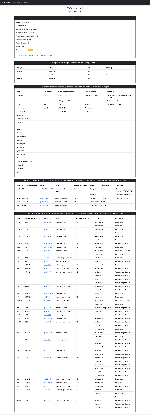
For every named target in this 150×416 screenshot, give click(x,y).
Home (14, 2)
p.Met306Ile (44, 205)
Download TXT (34, 55)
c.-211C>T (47, 400)
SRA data (26, 2)
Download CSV (22, 55)
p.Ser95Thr (48, 229)
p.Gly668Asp (48, 236)
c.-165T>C (47, 258)
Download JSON (46, 55)
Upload (19, 2)
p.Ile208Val (47, 340)
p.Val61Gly (47, 350)
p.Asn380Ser (48, 318)
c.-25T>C (47, 386)
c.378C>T (47, 261)
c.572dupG (47, 358)
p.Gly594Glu (48, 247)
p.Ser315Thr (44, 198)
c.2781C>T (47, 379)
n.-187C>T (47, 272)
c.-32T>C (47, 311)
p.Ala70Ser (47, 265)
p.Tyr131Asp (48, 315)
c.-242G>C (47, 322)
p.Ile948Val (47, 251)
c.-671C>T (47, 268)
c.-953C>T (47, 286)
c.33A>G (47, 297)
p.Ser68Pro (48, 243)
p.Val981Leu (48, 383)
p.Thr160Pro (44, 202)
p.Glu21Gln (48, 222)
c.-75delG (47, 390)
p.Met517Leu (48, 333)
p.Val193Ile (47, 308)
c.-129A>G (47, 301)
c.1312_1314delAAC (46, 189)
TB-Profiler (5, 2)
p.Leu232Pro (48, 293)
